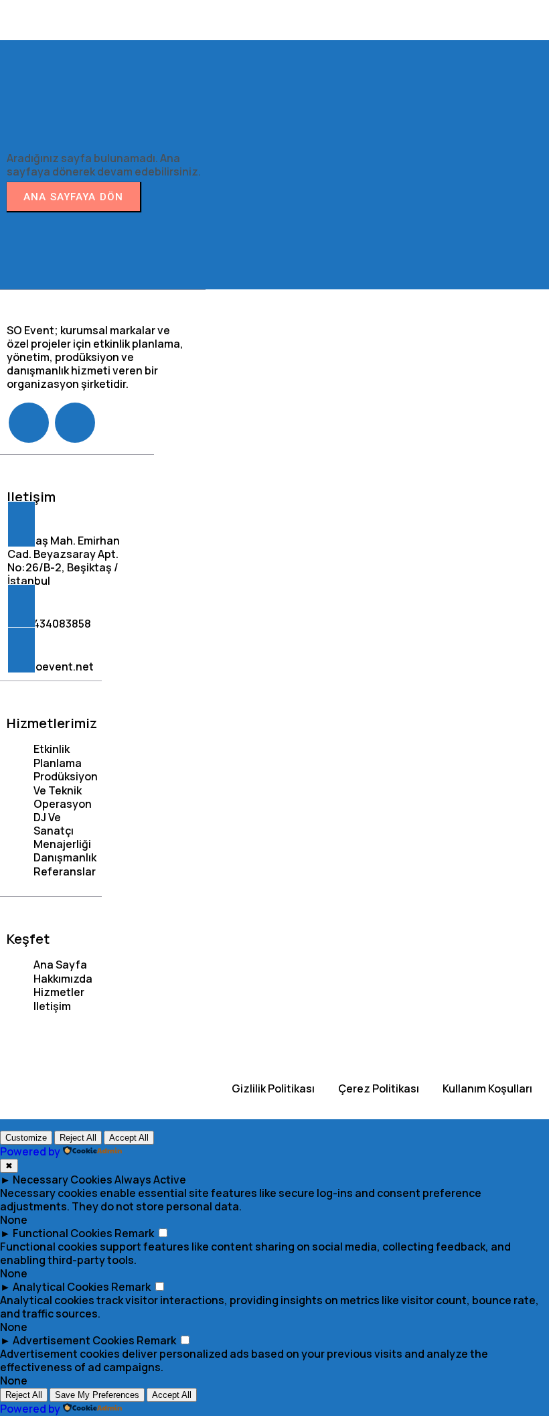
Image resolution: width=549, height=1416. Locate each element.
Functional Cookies (62, 1233)
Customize (26, 1138)
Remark (134, 1233)
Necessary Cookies (62, 1179)
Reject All (78, 1138)
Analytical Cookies (61, 1286)
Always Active (150, 1179)
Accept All (129, 1138)
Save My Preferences (97, 1395)
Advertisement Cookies (74, 1340)
